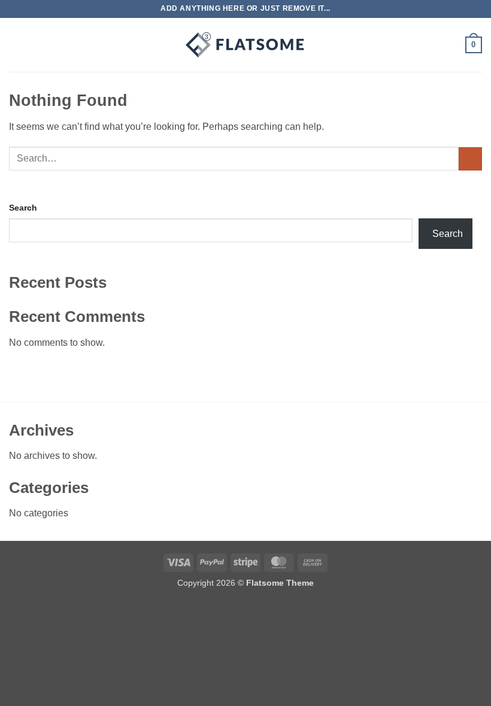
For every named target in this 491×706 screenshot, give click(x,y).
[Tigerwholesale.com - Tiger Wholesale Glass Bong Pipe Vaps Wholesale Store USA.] (245, 44)
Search (23, 207)
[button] (16, 44)
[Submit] (470, 159)
